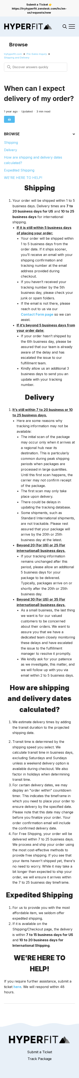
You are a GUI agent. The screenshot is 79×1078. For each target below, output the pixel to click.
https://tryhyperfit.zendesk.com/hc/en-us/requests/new (39, 10)
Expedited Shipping (19, 170)
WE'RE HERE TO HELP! (23, 178)
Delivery (10, 150)
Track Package (40, 1059)
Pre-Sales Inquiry (37, 54)
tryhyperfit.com (13, 54)
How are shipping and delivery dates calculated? (33, 160)
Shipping (11, 142)
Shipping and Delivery (16, 57)
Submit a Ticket (39, 1052)
